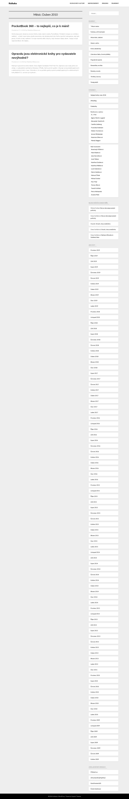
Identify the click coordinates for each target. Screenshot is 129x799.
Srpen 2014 (94, 563)
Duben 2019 (94, 289)
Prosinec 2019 (95, 250)
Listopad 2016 (95, 423)
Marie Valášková (96, 172)
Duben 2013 (94, 653)
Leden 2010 (94, 714)
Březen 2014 (95, 591)
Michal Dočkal (95, 178)
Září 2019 (94, 261)
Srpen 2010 (94, 681)
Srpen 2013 (94, 630)
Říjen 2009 (94, 731)
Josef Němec (95, 159)
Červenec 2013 (95, 636)
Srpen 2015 (94, 507)
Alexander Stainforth (97, 121)
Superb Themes (76, 796)
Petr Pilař (94, 182)
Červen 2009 (95, 753)
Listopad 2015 (95, 491)
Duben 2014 (94, 586)
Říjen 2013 (94, 619)
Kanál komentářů (96, 783)
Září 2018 (94, 328)
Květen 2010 (95, 692)
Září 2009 (94, 737)
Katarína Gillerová (97, 137)
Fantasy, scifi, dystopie (98, 32)
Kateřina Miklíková (97, 165)
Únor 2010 (94, 709)
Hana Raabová (95, 152)
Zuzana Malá (95, 195)
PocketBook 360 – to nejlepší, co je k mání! (40, 26)
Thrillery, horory (96, 76)
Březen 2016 (95, 468)
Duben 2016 (94, 463)
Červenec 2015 (95, 513)
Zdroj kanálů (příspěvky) (98, 778)
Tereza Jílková (95, 185)
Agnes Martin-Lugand (98, 118)
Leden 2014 (94, 602)
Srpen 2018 (94, 334)
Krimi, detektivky (96, 48)
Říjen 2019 (94, 256)
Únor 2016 (94, 474)
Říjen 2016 (94, 429)
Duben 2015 (94, 530)
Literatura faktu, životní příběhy (100, 54)
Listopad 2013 (95, 614)
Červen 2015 (95, 519)
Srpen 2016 (94, 440)
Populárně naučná (96, 60)
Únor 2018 (94, 368)
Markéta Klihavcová (33, 30)
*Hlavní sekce (95, 26)
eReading (105, 3)
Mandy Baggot (95, 140)
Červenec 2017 (95, 379)
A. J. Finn (93, 114)
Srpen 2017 (94, 373)
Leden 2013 (94, 664)
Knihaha (13, 3)
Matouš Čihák (95, 175)
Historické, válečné (97, 37)
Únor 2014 (94, 597)
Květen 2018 (95, 351)
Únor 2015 (94, 541)
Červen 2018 (95, 345)
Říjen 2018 (94, 323)
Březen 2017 (95, 401)
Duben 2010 (94, 698)
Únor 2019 (94, 300)
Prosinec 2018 (95, 312)
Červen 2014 (95, 574)
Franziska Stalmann (97, 127)
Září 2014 (94, 558)
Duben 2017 (94, 395)
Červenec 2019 (95, 272)
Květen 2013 (95, 647)
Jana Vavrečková (96, 156)
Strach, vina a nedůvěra (103, 224)
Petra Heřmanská (96, 191)
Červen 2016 (95, 451)
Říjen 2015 (94, 496)
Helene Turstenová (97, 131)
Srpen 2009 (94, 742)
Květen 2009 (95, 759)
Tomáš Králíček (96, 188)
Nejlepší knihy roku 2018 (98, 95)
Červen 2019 (95, 278)
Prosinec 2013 (95, 608)
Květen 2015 (95, 524)
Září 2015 (94, 502)
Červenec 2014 (95, 569)
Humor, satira (95, 43)
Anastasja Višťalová (97, 149)
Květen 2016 (95, 457)
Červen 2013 (95, 642)
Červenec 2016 (95, 446)
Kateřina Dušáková (97, 162)
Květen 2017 (95, 390)
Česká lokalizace (96, 789)
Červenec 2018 (95, 340)
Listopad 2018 (95, 317)
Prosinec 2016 (95, 418)
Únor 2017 (94, 407)
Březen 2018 (95, 362)
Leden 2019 (94, 306)
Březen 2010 (95, 703)
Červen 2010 (95, 686)
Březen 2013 (95, 658)
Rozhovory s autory (77, 3)
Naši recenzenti (93, 3)
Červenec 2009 (95, 748)
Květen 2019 (95, 284)
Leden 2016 (94, 479)
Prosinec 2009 (95, 720)
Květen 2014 (95, 580)
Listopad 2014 (95, 552)
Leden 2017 (94, 412)
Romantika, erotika (96, 65)
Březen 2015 (95, 535)
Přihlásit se (94, 772)
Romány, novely (95, 71)
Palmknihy (115, 3)
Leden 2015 (94, 547)
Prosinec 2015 (95, 485)
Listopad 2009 (95, 726)
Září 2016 (94, 435)
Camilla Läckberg (96, 124)
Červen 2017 (95, 384)
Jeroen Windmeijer (97, 134)
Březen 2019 (95, 295)
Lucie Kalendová (96, 169)
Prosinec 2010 (95, 675)
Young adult (94, 82)
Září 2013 (94, 625)
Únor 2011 (94, 670)
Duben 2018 (94, 356)
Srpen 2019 (94, 267)
